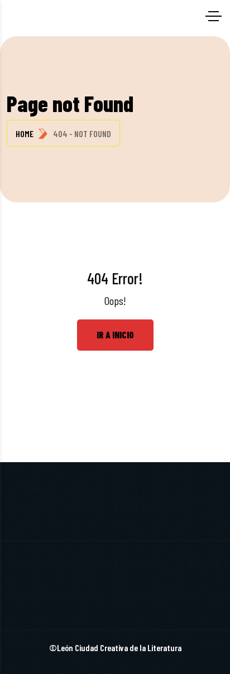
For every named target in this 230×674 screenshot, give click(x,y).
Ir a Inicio (115, 334)
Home (24, 133)
